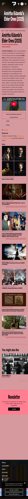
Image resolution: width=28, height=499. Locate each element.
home (6, 30)
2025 (7, 121)
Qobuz (5, 480)
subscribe (14, 409)
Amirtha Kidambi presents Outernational (14, 116)
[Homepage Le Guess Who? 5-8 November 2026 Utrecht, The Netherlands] (14, 4)
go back (6, 130)
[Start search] (25, 4)
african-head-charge (19, 30)
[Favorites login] (22, 3)
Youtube (6, 479)
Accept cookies (14, 490)
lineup (11, 30)
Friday (8, 125)
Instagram (6, 478)
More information (14, 494)
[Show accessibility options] (19, 4)
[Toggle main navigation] (3, 4)
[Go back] (3, 30)
